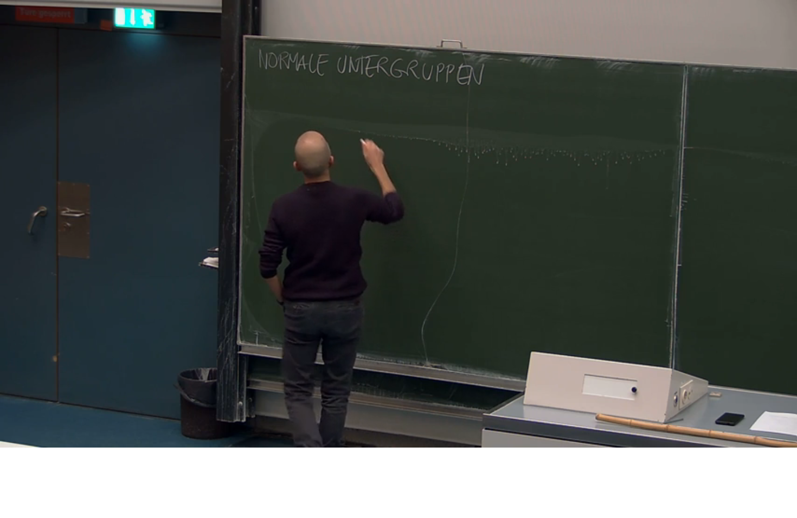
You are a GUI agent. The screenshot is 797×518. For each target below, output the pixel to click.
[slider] (389, 440)
